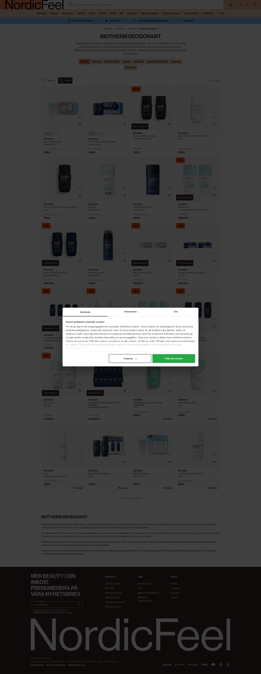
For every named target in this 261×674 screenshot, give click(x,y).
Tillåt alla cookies (173, 358)
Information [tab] (130, 311)
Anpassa (128, 358)
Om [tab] (176, 311)
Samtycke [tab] (85, 312)
